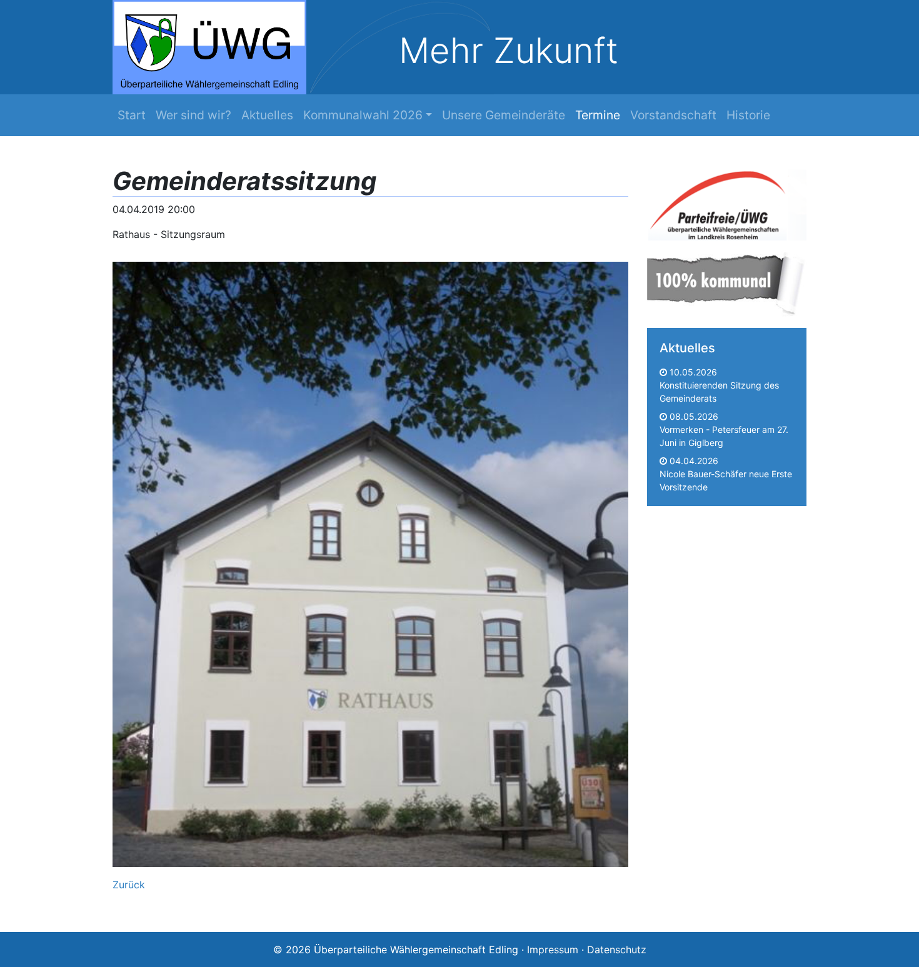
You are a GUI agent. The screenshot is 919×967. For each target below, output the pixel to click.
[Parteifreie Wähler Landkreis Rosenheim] (726, 202)
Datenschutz (616, 949)
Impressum (552, 949)
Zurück (129, 884)
